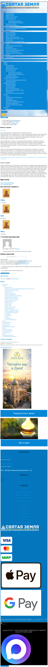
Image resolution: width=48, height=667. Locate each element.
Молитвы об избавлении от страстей (12, 311)
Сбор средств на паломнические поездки (16, 28)
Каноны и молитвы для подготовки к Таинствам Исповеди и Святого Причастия (19, 288)
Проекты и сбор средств (24, 494)
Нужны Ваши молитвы (24, 501)
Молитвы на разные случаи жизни (11, 299)
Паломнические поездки (7, 31)
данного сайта (34, 619)
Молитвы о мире (8, 305)
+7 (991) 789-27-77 (6, 456)
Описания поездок (6, 325)
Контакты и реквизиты (24, 522)
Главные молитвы (8, 287)
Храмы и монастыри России (12, 37)
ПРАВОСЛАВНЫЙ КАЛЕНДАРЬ (5, 347)
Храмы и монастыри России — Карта (15, 38)
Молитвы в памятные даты (10, 292)
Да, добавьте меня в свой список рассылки (12, 270)
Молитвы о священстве (9, 308)
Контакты (5, 107)
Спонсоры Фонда (10, 13)
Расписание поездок (11, 34)
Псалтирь (7, 316)
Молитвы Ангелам (8, 291)
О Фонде (5, 12)
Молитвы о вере (8, 304)
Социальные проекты (11, 29)
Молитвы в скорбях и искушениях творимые (13, 295)
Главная (5, 62)
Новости (5, 94)
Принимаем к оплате (24, 534)
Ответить (17, 249)
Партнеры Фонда (10, 15)
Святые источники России (12, 51)
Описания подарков (6, 323)
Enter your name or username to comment (10, 261)
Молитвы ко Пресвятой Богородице (11, 298)
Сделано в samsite (45, 621)
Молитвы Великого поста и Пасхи (11, 297)
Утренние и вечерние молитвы (10, 319)
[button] (24, 60)
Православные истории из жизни (14, 45)
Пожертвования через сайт (14, 21)
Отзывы (8, 54)
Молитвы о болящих (8, 302)
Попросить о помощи (11, 24)
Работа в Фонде (10, 57)
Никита (2, 231)
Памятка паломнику (11, 32)
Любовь (2, 200)
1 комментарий (14, 123)
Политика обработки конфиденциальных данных (24, 617)
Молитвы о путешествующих (10, 306)
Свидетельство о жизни (12, 16)
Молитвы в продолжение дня (10, 294)
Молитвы (4, 285)
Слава (2, 216)
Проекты (4, 328)
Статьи (7, 44)
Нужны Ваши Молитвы (14, 120)
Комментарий (3, 259)
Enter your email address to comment (9, 262)
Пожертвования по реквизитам (15, 22)
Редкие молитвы (8, 318)
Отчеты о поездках (10, 35)
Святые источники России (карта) (14, 53)
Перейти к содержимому (6, 1)
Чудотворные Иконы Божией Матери (15, 41)
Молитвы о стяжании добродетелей (11, 309)
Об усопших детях (8, 315)
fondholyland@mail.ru (7, 463)
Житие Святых (9, 40)
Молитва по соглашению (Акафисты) (15, 50)
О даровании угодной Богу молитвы (11, 312)
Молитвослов (9, 47)
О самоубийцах (8, 313)
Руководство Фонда (11, 18)
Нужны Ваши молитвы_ (11, 48)
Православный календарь (12, 25)
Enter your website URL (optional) (8, 264)
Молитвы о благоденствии (10, 301)
